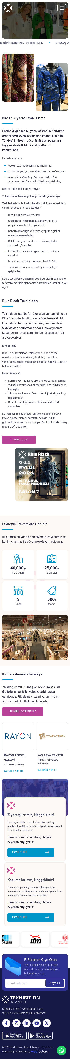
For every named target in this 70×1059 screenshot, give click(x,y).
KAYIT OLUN (19, 852)
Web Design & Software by (16, 1051)
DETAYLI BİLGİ (19, 439)
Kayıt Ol (55, 983)
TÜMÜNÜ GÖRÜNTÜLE (23, 711)
